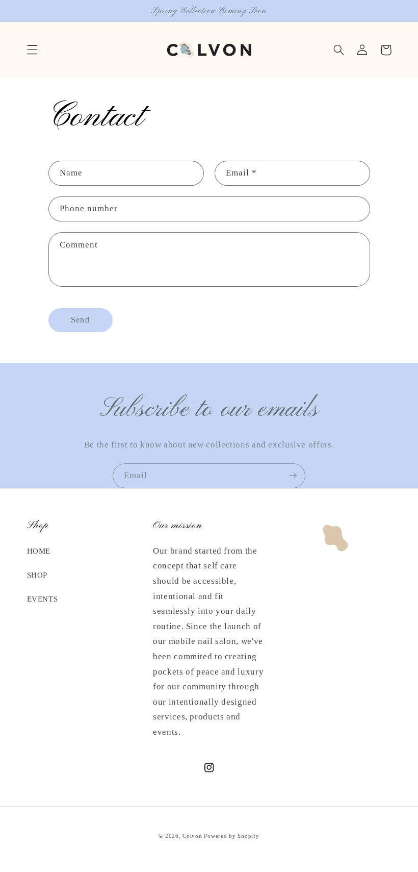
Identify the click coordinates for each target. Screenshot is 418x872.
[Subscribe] (293, 475)
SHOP (37, 575)
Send (80, 319)
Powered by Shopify (231, 836)
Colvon (192, 836)
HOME (39, 551)
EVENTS (42, 599)
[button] (32, 50)
